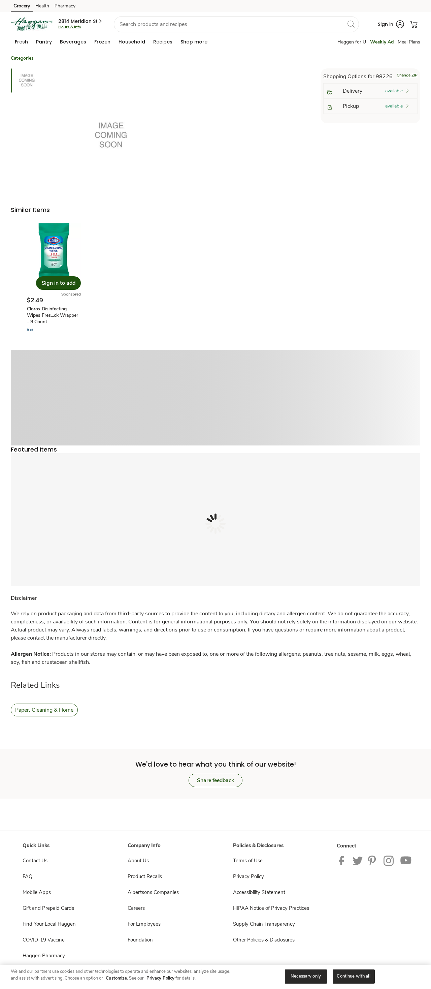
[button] (80, 21)
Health (42, 6)
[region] (215, 977)
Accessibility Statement (259, 892)
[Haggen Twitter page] (357, 860)
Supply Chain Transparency (264, 924)
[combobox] (236, 24)
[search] (350, 24)
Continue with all (353, 976)
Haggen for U (351, 42)
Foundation (140, 939)
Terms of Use (248, 860)
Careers (136, 908)
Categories (22, 58)
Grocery (21, 6)
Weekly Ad (382, 42)
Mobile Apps (37, 892)
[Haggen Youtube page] (406, 860)
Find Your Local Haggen (49, 924)
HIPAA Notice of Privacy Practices (271, 908)
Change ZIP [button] (407, 75)
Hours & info (69, 27)
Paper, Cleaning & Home (44, 710)
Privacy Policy (248, 876)
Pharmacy (65, 6)
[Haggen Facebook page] (343, 860)
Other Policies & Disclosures (264, 939)
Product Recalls (145, 876)
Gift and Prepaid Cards (48, 908)
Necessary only (306, 976)
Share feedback (215, 780)
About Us (138, 860)
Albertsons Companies (153, 892)
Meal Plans (409, 42)
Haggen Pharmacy (44, 955)
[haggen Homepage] (32, 24)
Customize (116, 978)
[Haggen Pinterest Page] (373, 860)
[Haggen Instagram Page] (389, 860)
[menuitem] (21, 42)
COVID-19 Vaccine (44, 939)
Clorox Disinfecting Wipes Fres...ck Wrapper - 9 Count (52, 315)
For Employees (144, 924)
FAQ (27, 876)
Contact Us (35, 860)
